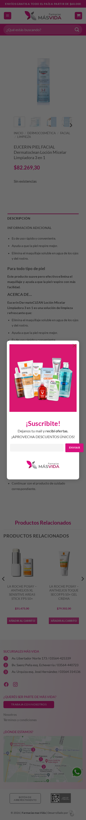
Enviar (74, 447)
